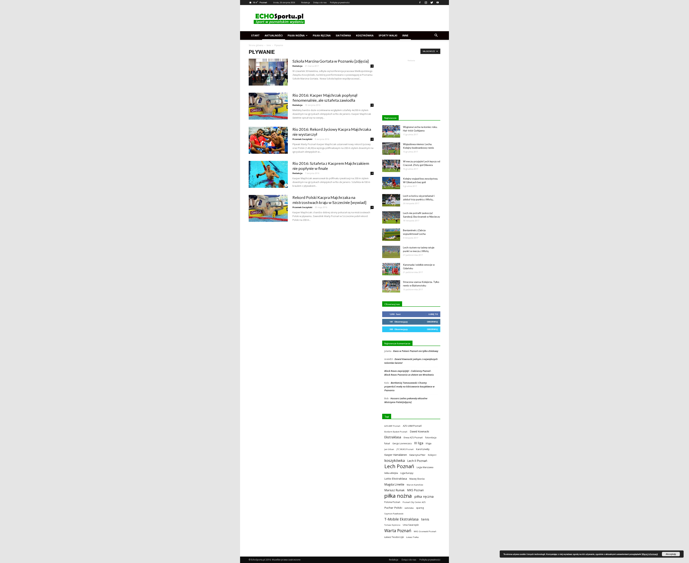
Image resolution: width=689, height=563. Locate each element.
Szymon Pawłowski (393, 513)
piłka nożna (398, 496)
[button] (436, 35)
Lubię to (433, 314)
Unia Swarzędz (411, 524)
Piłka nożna (296, 35)
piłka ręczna (424, 496)
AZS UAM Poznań (412, 425)
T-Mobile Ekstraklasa (401, 519)
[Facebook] (420, 2)
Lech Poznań (399, 466)
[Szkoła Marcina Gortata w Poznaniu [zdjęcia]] (268, 72)
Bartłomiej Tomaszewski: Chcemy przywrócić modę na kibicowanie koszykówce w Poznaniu (409, 386)
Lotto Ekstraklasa (395, 478)
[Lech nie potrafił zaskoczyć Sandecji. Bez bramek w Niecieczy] (391, 217)
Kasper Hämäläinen (395, 454)
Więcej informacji (650, 554)
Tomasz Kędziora (392, 525)
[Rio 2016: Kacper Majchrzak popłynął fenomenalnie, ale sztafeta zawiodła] (268, 106)
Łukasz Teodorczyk (394, 537)
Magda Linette (394, 484)
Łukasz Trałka (412, 537)
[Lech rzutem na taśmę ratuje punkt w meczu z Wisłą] (391, 252)
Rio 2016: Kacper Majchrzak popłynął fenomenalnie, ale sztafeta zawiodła (324, 98)
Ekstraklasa (392, 437)
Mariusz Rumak (394, 490)
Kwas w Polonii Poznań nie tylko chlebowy (415, 351)
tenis (425, 519)
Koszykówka (365, 35)
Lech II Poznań (417, 461)
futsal (387, 443)
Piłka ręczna (322, 35)
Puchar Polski (393, 507)
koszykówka (394, 460)
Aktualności (274, 35)
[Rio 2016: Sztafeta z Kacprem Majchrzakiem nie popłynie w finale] (268, 174)
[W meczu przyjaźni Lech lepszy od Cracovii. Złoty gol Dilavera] (391, 166)
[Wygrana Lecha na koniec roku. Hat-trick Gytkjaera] (391, 131)
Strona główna (256, 45)
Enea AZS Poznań (413, 437)
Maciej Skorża (417, 478)
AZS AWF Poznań (392, 426)
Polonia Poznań (392, 502)
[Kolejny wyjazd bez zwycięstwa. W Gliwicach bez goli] (391, 183)
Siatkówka (343, 35)
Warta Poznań (397, 531)
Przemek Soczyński (302, 139)
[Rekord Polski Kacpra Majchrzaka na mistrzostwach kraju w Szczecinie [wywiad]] (268, 208)
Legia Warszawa (425, 467)
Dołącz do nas (320, 2)
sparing (420, 507)
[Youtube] (437, 2)
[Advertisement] (375, 18)
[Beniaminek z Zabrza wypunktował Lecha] (391, 235)
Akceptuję (671, 554)
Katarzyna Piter (417, 454)
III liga (418, 443)
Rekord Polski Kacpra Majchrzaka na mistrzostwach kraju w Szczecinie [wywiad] (329, 200)
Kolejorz (432, 454)
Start (255, 35)
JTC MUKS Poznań (405, 449)
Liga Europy (406, 473)
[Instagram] (425, 2)
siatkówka (409, 508)
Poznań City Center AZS (414, 502)
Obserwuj (432, 321)
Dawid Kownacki (419, 431)
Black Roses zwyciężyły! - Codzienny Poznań (407, 371)
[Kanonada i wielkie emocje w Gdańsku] (391, 269)
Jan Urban (389, 449)
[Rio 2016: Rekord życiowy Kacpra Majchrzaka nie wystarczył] (268, 140)
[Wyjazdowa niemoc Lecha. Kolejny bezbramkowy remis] (391, 148)
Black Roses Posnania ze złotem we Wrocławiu (409, 374)
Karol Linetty (423, 449)
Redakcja (305, 2)
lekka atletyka (391, 473)
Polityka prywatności (340, 2)
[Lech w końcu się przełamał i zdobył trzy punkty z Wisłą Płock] (391, 200)
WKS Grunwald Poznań (425, 531)
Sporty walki (388, 35)
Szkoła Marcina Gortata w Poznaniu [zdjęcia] (330, 61)
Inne (405, 35)
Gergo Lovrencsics (402, 443)
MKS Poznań (415, 490)
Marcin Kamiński (415, 484)
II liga (428, 443)
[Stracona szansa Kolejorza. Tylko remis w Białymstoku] (391, 286)
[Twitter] (431, 2)
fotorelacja (430, 437)
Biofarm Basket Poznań (395, 431)
